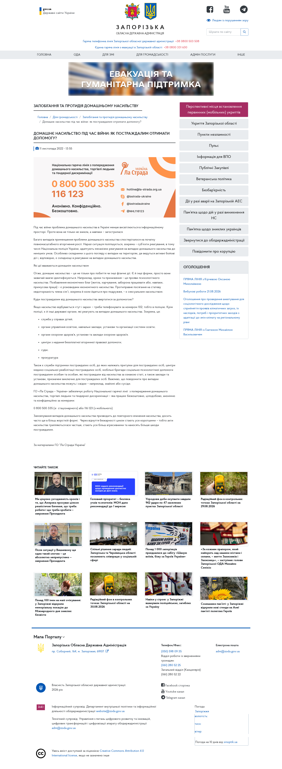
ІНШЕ (241, 54)
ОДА (77, 54)
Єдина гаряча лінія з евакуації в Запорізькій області (128, 47)
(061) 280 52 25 (171, 665)
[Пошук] (244, 32)
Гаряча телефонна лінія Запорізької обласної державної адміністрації (128, 41)
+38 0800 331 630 (175, 47)
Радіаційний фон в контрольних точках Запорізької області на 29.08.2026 (221, 503)
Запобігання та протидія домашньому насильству (115, 117)
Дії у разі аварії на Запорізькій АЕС (214, 201)
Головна (44, 54)
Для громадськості (152, 54)
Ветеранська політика (214, 179)
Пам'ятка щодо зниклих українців (214, 229)
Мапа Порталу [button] (48, 637)
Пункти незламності (214, 135)
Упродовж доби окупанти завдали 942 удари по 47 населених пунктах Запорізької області (168, 503)
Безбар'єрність (214, 190)
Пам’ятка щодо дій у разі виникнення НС (214, 215)
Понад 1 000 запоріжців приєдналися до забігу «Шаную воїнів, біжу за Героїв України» (166, 553)
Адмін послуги (202, 54)
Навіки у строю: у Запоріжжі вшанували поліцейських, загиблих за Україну (168, 603)
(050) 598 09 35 (171, 651)
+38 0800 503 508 (187, 41)
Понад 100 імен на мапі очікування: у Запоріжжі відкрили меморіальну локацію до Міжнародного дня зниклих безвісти (58, 608)
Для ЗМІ (108, 54)
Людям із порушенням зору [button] (230, 20)
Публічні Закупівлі (214, 168)
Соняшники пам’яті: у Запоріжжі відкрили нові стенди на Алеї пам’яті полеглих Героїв (222, 607)
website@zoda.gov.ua (110, 711)
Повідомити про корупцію (213, 252)
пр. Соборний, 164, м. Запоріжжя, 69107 (78, 651)
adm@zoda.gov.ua (228, 651)
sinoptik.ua (230, 742)
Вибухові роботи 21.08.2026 (202, 291)
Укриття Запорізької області (214, 124)
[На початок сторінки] (141, 762)
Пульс (214, 146)
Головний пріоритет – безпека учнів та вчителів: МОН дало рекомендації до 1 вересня (110, 503)
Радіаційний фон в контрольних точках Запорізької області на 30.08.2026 (111, 603)
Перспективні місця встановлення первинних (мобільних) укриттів (214, 109)
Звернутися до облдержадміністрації (214, 240)
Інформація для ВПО (214, 157)
